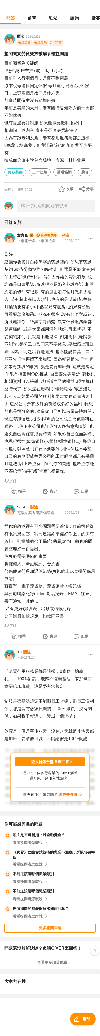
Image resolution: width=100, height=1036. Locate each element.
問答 (10, 18)
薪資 (85, 172)
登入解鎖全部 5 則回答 (50, 762)
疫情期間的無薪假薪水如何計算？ (41, 908)
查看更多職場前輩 (52, 962)
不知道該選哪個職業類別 (33, 874)
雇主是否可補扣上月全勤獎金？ (39, 835)
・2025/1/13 (70, 513)
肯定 (53, 491)
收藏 (69, 189)
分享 (90, 189)
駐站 (53, 18)
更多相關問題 (50, 928)
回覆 (84, 491)
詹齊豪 (22, 235)
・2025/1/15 (70, 241)
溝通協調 (64, 172)
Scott (22, 507)
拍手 (22, 491)
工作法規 (39, 172)
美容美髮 (15, 172)
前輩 (32, 18)
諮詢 (74, 18)
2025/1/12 (33, 36)
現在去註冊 (68, 794)
